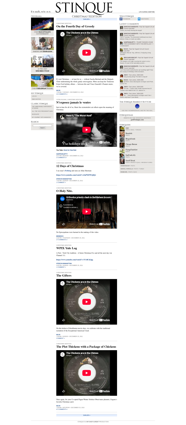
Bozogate (35, 114)
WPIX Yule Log (66, 248)
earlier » (86, 19)
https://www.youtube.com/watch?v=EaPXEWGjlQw (76, 175)
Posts (128, 130)
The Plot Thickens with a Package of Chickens (86, 346)
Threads (138, 130)
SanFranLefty (62, 154)
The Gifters (63, 275)
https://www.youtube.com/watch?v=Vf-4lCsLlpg (74, 259)
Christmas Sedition (63, 23)
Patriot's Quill (135, 162)
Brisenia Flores (147, 162)
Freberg (68, 170)
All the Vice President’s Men (42, 111)
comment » (60, 338)
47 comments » (61, 409)
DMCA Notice (36, 99)
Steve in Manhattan (64, 179)
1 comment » (61, 182)
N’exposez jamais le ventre (73, 102)
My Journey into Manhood (41, 117)
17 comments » (61, 239)
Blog (135, 172)
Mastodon (145, 19)
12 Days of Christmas (70, 166)
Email (132, 130)
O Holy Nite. (64, 191)
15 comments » (61, 94)
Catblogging (61, 99)
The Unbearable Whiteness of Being (42, 107)
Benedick (60, 236)
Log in (34, 96)
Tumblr (141, 169)
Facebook (126, 19)
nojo (58, 90)
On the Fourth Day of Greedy (75, 26)
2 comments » (61, 157)
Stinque (58, 3)
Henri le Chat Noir (70, 150)
